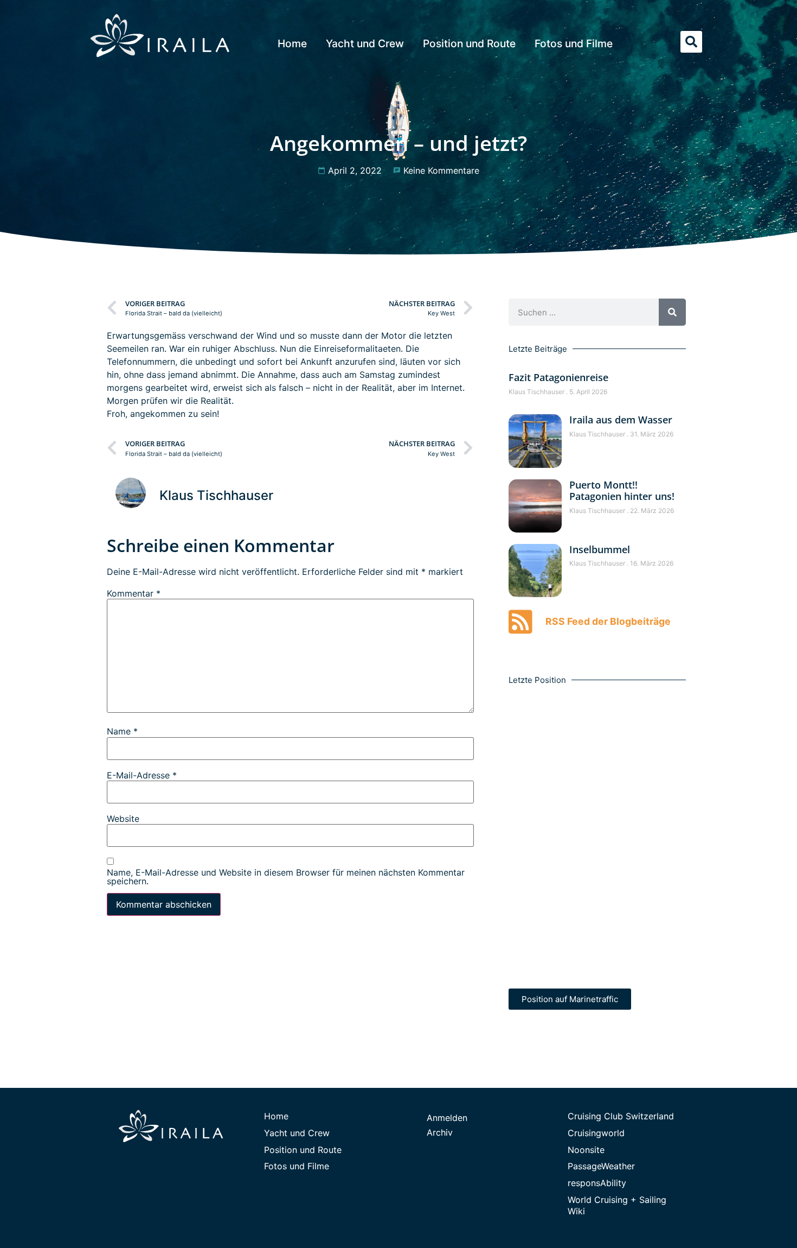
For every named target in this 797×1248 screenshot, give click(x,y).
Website (123, 818)
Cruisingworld (596, 1132)
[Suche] (672, 312)
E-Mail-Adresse (142, 775)
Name (122, 731)
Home (292, 43)
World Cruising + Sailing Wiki (617, 1205)
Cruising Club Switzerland (621, 1116)
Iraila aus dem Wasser (620, 419)
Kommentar (133, 593)
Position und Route (469, 43)
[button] (691, 42)
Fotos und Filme (574, 43)
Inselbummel (599, 549)
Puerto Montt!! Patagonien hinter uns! (621, 490)
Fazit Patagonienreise (558, 377)
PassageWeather (601, 1166)
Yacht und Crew (365, 43)
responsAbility (597, 1182)
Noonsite (586, 1149)
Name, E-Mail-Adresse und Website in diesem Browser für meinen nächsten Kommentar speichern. (286, 876)
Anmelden (447, 1117)
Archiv (440, 1132)
